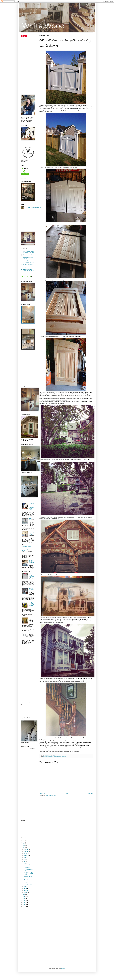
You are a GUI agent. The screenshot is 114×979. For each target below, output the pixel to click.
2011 (24, 898)
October (26, 853)
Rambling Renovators (28, 254)
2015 (24, 846)
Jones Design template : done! (31, 575)
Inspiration (31, 618)
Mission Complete (31, 589)
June (25, 861)
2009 (24, 902)
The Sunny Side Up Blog (28, 251)
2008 (24, 904)
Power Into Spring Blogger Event (28, 877)
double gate (45, 756)
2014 (24, 847)
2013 (24, 894)
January (26, 892)
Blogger (63, 968)
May (25, 863)
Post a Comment (45, 767)
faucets (30, 632)
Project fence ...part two (29, 884)
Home (66, 793)
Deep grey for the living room (31, 561)
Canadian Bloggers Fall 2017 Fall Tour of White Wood (31, 506)
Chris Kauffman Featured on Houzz (33, 207)
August (25, 857)
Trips (30, 518)
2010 (24, 900)
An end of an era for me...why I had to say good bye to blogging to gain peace (28, 548)
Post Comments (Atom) (51, 795)
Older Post (90, 793)
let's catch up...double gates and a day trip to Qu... (29, 873)
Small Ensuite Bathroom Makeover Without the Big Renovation (28, 257)
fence (49, 756)
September (26, 855)
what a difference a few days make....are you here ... (29, 881)
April (25, 886)
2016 (24, 844)
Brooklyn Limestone (27, 269)
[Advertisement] (66, 780)
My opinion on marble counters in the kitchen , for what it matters (31, 605)
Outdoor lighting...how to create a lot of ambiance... (29, 866)
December (26, 849)
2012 (24, 896)
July (25, 859)
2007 (24, 906)
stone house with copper (56, 756)
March (25, 888)
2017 (24, 842)
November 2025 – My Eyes (28, 262)
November (26, 851)
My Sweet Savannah (27, 264)
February (26, 890)
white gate (64, 756)
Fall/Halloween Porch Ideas (28, 252)
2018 (24, 840)
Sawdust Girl (26, 260)
